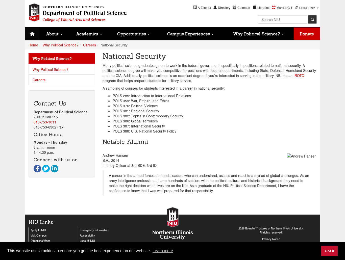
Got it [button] (329, 251)
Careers (89, 44)
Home (33, 44)
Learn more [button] (163, 251)
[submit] (312, 19)
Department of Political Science (84, 14)
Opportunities (132, 33)
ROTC (299, 75)
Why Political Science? (257, 33)
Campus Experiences (189, 33)
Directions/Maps (41, 241)
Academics (88, 33)
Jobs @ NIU (87, 241)
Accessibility (87, 235)
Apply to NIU (38, 230)
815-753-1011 (45, 121)
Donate (307, 33)
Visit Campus (39, 235)
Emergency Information (94, 230)
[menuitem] (202, 7)
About (53, 33)
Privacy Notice (271, 239)
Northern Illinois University (287, 228)
